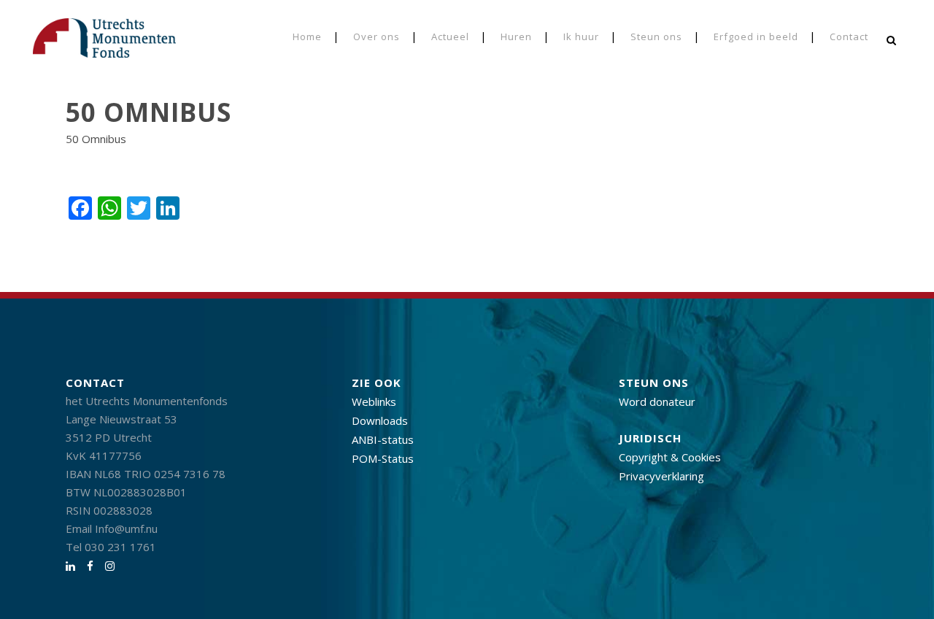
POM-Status (383, 458)
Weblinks (374, 401)
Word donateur (657, 401)
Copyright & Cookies (670, 457)
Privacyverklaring (661, 476)
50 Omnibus (96, 138)
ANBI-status (383, 439)
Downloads (380, 420)
